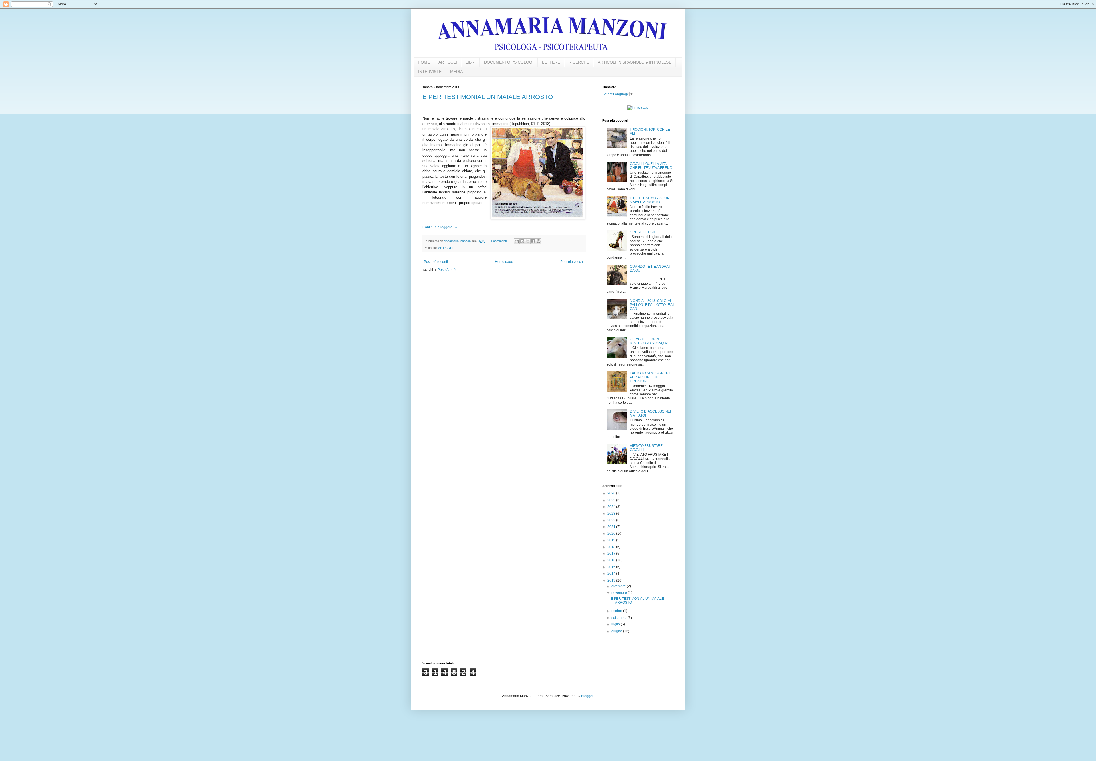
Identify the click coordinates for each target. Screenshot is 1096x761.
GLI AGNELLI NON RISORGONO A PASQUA (649, 341)
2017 (611, 554)
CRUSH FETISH (642, 232)
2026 (611, 493)
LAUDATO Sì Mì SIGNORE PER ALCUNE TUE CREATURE (650, 377)
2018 (611, 547)
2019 (611, 540)
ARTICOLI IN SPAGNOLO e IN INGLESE (634, 62)
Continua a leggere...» (439, 227)
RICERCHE (579, 62)
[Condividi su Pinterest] (538, 241)
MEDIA (456, 71)
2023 (611, 514)
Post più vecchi (572, 262)
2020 (611, 534)
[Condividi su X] (528, 241)
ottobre (617, 611)
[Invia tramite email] (517, 241)
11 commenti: (498, 241)
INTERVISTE (430, 71)
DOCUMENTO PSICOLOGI (508, 62)
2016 (611, 560)
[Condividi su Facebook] (533, 241)
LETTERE (551, 62)
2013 (611, 580)
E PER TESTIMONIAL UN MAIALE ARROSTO (487, 96)
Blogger (587, 696)
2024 (611, 507)
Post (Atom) (447, 270)
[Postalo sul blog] (522, 241)
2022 (611, 520)
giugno (617, 631)
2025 (611, 500)
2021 (611, 527)
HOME (424, 62)
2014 (611, 574)
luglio (616, 624)
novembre (619, 593)
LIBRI (471, 62)
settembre (619, 618)
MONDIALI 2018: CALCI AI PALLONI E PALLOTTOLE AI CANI (652, 305)
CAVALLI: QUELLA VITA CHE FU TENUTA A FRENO (651, 166)
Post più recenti (436, 262)
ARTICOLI (447, 62)
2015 (611, 567)
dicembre (619, 586)
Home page (504, 262)
